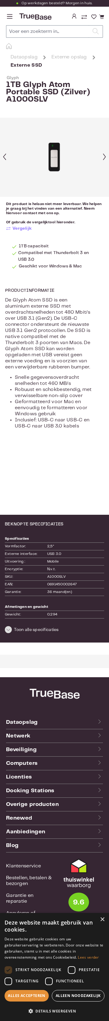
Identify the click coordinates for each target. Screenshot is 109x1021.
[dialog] (54, 967)
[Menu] (9, 16)
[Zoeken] (96, 31)
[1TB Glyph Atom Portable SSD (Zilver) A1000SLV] (54, 157)
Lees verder (88, 957)
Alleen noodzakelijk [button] (78, 995)
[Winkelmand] (100, 17)
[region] (54, 157)
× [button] (102, 919)
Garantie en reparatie (19, 898)
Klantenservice (23, 866)
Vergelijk (22, 228)
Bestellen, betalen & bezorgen (29, 881)
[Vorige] (4, 157)
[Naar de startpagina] (34, 16)
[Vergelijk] (85, 18)
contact (30, 213)
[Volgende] (104, 157)
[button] (54, 631)
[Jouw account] (74, 16)
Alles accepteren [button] (26, 995)
